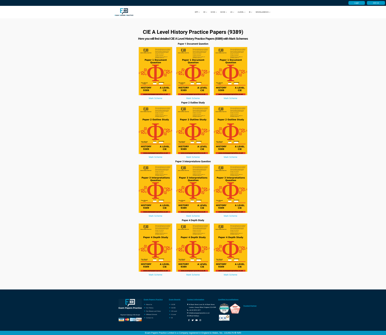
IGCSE (222, 12)
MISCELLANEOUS (262, 12)
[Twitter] (193, 320)
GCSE (213, 12)
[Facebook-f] (189, 320)
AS (231, 12)
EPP (196, 12)
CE (204, 12)
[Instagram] (200, 320)
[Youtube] (196, 320)
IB (249, 12)
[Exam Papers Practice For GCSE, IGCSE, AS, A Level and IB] (124, 12)
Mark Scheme (155, 98)
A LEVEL (241, 12)
